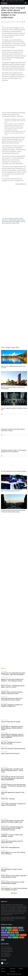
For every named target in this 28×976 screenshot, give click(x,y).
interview (23, 221)
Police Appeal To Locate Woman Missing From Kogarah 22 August (14, 889)
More (11, 914)
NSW (6, 930)
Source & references (20, 184)
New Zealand (4, 937)
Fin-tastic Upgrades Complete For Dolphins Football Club (12, 705)
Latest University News (6, 954)
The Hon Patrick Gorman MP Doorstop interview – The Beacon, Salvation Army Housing (13, 786)
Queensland (21, 930)
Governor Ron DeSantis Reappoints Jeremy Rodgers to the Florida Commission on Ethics (12, 828)
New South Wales (5, 935)
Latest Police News (5, 953)
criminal (18, 220)
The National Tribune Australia (15, 973)
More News (14, 893)
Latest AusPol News (5, 956)
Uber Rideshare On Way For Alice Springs (11, 870)
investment (21, 937)
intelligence (17, 221)
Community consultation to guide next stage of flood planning (13, 804)
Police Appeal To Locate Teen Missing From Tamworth (13, 853)
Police (2, 930)
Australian (15, 218)
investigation (15, 937)
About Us (3, 968)
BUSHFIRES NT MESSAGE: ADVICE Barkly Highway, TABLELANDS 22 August (12, 728)
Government (8, 927)
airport (6, 218)
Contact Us (3, 971)
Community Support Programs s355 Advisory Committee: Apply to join (12, 821)
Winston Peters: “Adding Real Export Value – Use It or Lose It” (12, 686)
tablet (17, 223)
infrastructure (23, 935)
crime (2, 939)
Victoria (9, 930)
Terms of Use (12, 968)
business (10, 937)
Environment (12, 935)
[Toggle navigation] (25, 3)
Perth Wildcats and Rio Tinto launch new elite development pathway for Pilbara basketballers (12, 778)
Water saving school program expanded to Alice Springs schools (14, 876)
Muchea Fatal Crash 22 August (10, 721)
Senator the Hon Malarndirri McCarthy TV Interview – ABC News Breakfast (13, 673)
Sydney (14, 223)
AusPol (12, 932)
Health (17, 935)
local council (15, 930)
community (20, 927)
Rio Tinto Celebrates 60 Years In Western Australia (11, 743)
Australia (10, 218)
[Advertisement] (14, 97)
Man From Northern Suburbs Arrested (13, 748)
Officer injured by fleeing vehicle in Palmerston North (12, 841)
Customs (22, 220)
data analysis (5, 221)
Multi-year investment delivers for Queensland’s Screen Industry (11, 699)
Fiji (14, 221)
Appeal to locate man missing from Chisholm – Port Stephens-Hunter (12, 680)
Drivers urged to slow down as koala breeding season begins (12, 882)
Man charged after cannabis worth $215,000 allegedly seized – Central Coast (12, 770)
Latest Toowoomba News (7, 948)
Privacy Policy (12, 971)
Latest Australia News (6, 947)
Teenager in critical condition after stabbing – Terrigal (12, 835)
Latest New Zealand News (7, 951)
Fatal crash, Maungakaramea (10, 847)
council (8, 932)
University (3, 932)
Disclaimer (21, 968)
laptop (3, 223)
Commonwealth (12, 220)
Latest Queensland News (6, 950)
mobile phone (8, 223)
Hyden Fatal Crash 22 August (10, 753)
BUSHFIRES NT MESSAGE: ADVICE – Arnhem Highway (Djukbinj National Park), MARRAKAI (12, 736)
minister (17, 932)
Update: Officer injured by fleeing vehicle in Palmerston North (11, 692)
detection (10, 221)
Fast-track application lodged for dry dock (12, 793)
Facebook (6, 963)
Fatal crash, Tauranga (8, 799)
